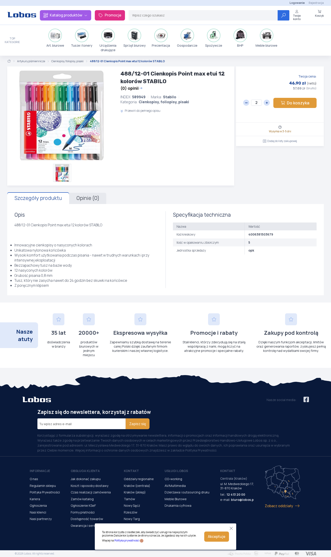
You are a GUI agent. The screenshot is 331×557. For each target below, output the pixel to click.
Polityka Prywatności (45, 492)
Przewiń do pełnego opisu (142, 110)
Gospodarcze (187, 45)
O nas (34, 479)
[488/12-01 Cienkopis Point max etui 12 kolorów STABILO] (62, 115)
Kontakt (131, 471)
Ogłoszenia (38, 505)
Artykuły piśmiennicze (31, 61)
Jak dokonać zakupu (86, 479)
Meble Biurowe (176, 499)
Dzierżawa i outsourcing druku (187, 492)
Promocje (113, 15)
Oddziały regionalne (139, 479)
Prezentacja (161, 45)
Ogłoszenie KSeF (83, 505)
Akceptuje (216, 536)
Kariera (35, 499)
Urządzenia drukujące (108, 47)
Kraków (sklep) (135, 492)
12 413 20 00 (236, 494)
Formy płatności (83, 512)
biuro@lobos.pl (243, 499)
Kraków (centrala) (137, 486)
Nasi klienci (38, 512)
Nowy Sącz (132, 505)
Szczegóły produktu (38, 198)
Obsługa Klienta (85, 471)
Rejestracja (316, 3)
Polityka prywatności (126, 540)
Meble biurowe (266, 45)
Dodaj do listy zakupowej (282, 141)
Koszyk (319, 15)
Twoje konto (297, 17)
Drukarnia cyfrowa (178, 505)
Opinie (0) (87, 198)
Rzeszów (130, 512)
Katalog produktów (66, 15)
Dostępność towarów (87, 519)
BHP (240, 45)
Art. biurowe (55, 45)
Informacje (40, 471)
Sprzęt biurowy (134, 45)
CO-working (173, 479)
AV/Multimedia (175, 486)
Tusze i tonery (81, 45)
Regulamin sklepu (43, 486)
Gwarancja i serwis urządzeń (92, 525)
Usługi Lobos (176, 471)
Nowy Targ (132, 519)
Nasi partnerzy (41, 519)
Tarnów (129, 499)
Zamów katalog (82, 499)
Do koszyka (298, 102)
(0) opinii (129, 88)
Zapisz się (137, 423)
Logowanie (297, 3)
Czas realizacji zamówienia (91, 492)
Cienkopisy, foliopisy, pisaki (67, 61)
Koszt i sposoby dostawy (89, 486)
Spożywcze (213, 45)
